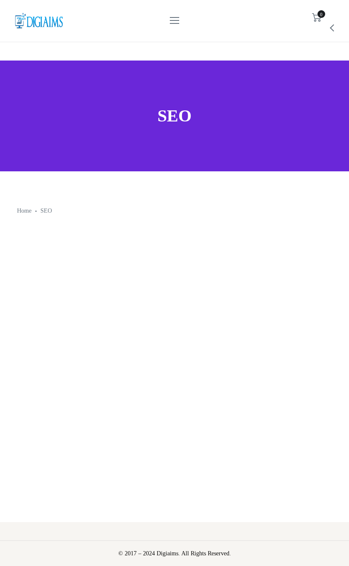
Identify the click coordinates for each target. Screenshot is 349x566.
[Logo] (38, 21)
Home (24, 211)
